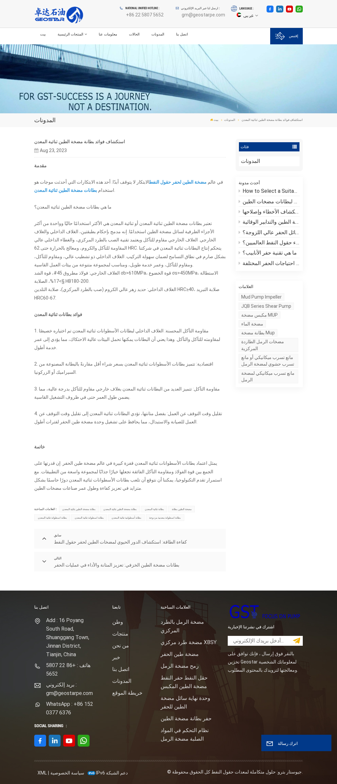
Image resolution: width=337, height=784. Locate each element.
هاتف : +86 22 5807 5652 (68, 669)
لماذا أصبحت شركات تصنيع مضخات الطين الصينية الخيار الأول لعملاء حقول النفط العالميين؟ (271, 242)
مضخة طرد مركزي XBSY (189, 642)
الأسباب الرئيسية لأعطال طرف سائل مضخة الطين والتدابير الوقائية (271, 222)
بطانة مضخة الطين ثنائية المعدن (78, 509)
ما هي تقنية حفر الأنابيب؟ (270, 253)
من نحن (120, 645)
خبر (116, 657)
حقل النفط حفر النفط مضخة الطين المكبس (184, 682)
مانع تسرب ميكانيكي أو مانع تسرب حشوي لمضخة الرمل (267, 361)
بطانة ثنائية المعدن (154, 509)
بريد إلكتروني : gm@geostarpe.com (69, 689)
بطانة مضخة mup (258, 332)
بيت (43, 34)
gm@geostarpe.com (203, 14)
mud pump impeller (261, 297)
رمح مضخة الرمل (180, 666)
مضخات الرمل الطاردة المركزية (262, 345)
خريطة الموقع (127, 693)
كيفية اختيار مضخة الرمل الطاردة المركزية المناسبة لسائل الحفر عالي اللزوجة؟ (271, 232)
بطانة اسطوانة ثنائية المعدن (52, 517)
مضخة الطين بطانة (182, 509)
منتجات (120, 634)
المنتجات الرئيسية (70, 34)
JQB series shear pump (266, 306)
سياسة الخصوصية (67, 772)
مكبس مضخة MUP (259, 315)
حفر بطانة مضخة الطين (186, 718)
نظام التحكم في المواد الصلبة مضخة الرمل (185, 734)
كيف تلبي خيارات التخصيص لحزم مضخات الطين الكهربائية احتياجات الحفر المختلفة (271, 263)
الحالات (134, 34)
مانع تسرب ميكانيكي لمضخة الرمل (268, 376)
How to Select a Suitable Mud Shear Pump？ (271, 191)
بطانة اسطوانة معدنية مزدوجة (165, 517)
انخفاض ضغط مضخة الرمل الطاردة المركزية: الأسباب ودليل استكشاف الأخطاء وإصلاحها (271, 212)
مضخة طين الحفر (180, 654)
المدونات (157, 34)
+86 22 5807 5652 (145, 14)
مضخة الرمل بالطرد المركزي (182, 626)
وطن (117, 622)
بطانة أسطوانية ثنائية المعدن (126, 517)
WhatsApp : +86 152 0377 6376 (69, 708)
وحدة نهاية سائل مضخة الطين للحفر (185, 702)
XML (42, 772)
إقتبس (293, 36)
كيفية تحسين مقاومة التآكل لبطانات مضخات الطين (271, 201)
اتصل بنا (182, 34)
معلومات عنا (108, 34)
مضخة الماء (252, 323)
